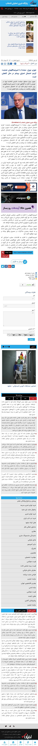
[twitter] (2, 266)
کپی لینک (5, 256)
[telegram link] (10, 726)
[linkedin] (13, 266)
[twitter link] (6, 726)
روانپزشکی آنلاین (30, 600)
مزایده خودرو (32, 579)
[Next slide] (3, 346)
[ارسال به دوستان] (5, 63)
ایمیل (33, 303)
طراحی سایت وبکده (29, 574)
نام (34, 295)
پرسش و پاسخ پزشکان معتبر (26, 501)
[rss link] (13, 726)
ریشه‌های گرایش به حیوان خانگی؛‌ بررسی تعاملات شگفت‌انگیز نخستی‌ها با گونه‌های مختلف (15, 24)
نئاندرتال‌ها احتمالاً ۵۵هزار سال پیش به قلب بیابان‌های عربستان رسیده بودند (16, 46)
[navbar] (36, 9)
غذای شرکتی (32, 540)
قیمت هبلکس (31, 561)
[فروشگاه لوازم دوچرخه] (19, 198)
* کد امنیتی (31, 329)
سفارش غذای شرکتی (29, 570)
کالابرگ (33, 548)
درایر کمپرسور (31, 544)
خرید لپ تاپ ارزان (30, 518)
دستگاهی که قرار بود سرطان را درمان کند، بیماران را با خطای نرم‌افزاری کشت (16, 35)
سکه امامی (32, 587)
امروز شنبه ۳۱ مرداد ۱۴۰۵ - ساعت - (24, 9)
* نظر (33, 310)
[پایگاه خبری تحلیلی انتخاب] (33, 3)
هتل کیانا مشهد (31, 522)
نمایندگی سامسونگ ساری (27, 535)
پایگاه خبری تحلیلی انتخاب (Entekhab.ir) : (24, 122)
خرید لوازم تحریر (30, 514)
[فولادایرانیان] (19, 187)
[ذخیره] (9, 64)
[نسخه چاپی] (2, 63)
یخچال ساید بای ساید (29, 509)
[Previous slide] (9, 346)
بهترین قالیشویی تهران (28, 583)
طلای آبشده (32, 596)
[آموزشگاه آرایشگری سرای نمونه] (19, 208)
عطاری (34, 531)
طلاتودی (33, 553)
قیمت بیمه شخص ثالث (28, 566)
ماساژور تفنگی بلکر (30, 527)
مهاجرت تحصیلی (30, 557)
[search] (2, 9)
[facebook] (6, 266)
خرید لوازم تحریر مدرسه (28, 505)
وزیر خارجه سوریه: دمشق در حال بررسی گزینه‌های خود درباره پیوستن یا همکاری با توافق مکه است (18, 706)
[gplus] (9, 266)
